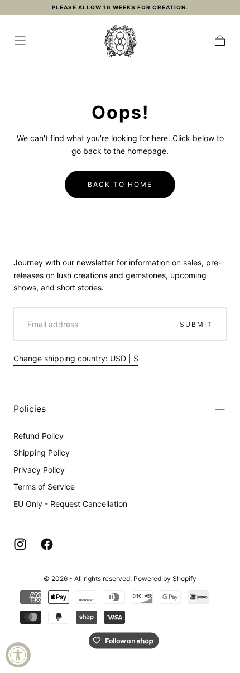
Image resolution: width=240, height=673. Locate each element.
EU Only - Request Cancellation (70, 504)
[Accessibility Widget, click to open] (18, 654)
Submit (196, 324)
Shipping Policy (41, 452)
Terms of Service (44, 486)
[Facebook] (47, 544)
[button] (20, 40)
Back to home (120, 184)
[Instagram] (20, 544)
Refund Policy (38, 435)
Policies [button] (29, 408)
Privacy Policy (39, 470)
